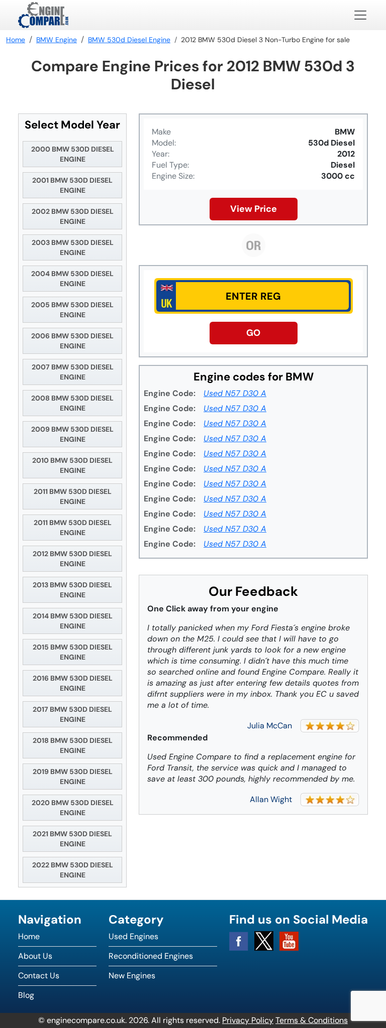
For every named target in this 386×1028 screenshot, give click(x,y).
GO (253, 333)
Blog (26, 995)
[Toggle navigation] (360, 15)
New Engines (132, 975)
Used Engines (133, 936)
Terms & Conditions (311, 1020)
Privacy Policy (247, 1020)
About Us (35, 956)
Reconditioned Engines (151, 956)
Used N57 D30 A (235, 393)
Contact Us (38, 975)
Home (29, 936)
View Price (253, 209)
